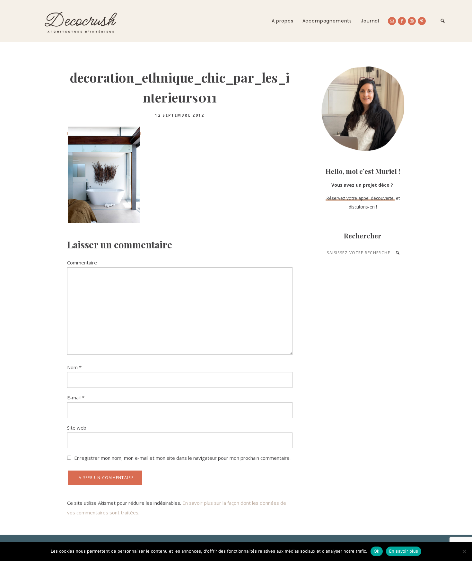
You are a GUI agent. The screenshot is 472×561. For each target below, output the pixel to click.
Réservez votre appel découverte (360, 198)
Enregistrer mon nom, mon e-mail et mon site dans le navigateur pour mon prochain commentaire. (182, 458)
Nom (74, 367)
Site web (76, 427)
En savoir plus (403, 551)
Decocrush (80, 20)
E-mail (75, 397)
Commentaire (82, 262)
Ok (377, 551)
